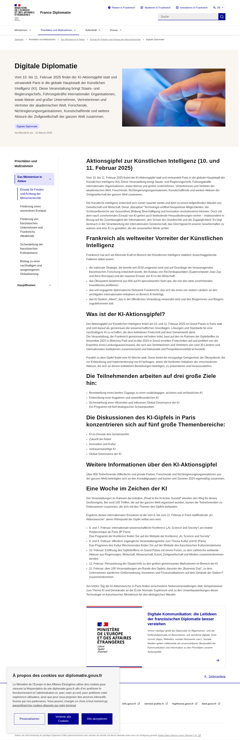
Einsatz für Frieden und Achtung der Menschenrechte (115, 39)
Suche (221, 16)
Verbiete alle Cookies (63, 718)
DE (218, 7)
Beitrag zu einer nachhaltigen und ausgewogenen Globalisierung (31, 267)
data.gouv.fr (209, 703)
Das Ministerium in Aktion (73, 39)
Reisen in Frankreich (123, 7)
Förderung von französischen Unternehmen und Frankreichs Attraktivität (31, 227)
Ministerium (21, 30)
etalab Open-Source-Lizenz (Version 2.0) (177, 735)
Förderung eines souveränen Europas (33, 208)
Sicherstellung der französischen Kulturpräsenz (31, 248)
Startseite (19, 39)
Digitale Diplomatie (27, 126)
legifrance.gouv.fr (183, 703)
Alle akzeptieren (97, 718)
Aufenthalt (91, 30)
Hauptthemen (26, 285)
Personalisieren (29, 718)
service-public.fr (154, 703)
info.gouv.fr (129, 703)
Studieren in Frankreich (158, 7)
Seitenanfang (216, 676)
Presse (114, 30)
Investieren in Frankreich (194, 7)
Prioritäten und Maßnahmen (56, 30)
